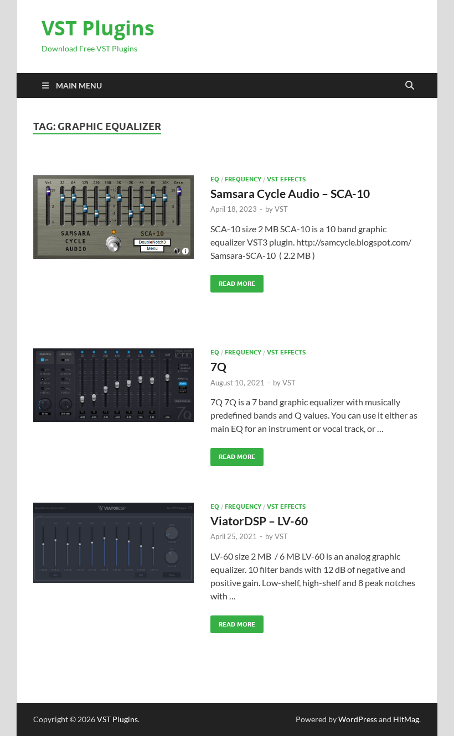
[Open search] (409, 85)
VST (281, 209)
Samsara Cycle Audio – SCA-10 (290, 193)
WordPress (357, 719)
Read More (232, 281)
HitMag (406, 719)
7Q (218, 366)
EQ (214, 179)
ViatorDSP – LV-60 (259, 521)
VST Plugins (98, 27)
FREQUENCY (243, 179)
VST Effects (286, 179)
